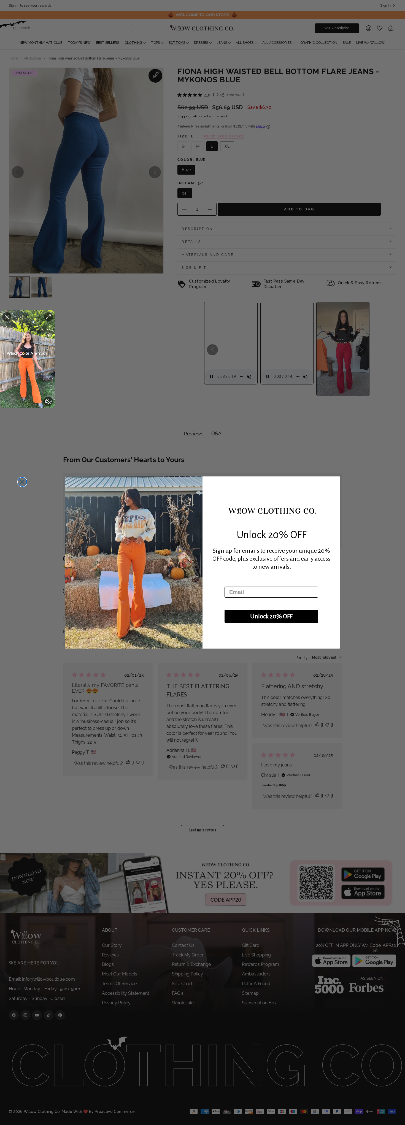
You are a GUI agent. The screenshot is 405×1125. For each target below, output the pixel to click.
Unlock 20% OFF (271, 616)
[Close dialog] (22, 482)
